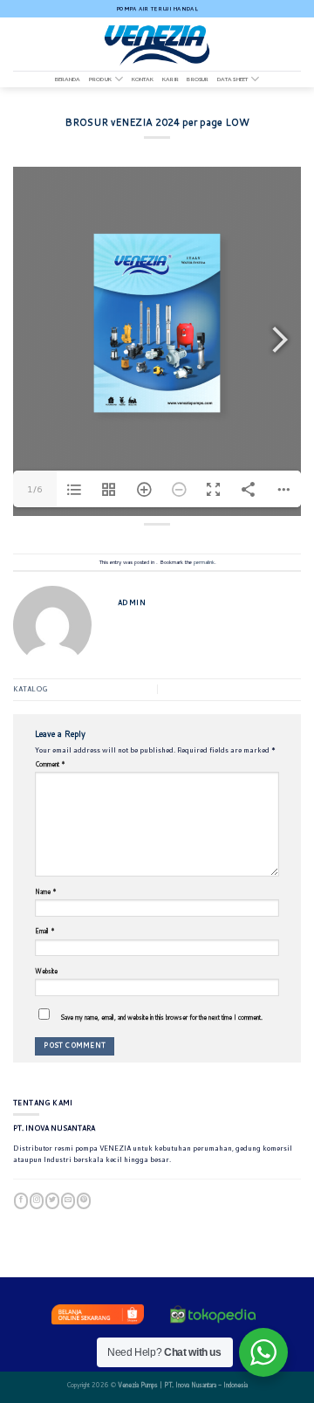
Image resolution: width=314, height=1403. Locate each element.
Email (45, 930)
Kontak (143, 79)
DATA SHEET (232, 79)
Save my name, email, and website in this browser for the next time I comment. (161, 1017)
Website (46, 970)
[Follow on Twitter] (52, 1200)
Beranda (68, 79)
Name (46, 891)
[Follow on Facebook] (21, 1200)
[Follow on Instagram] (37, 1200)
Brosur (197, 79)
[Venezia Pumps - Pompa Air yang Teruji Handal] (157, 44)
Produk (100, 79)
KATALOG (30, 689)
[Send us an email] (68, 1200)
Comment (50, 764)
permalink (204, 562)
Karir (170, 79)
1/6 (35, 488)
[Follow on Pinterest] (84, 1200)
